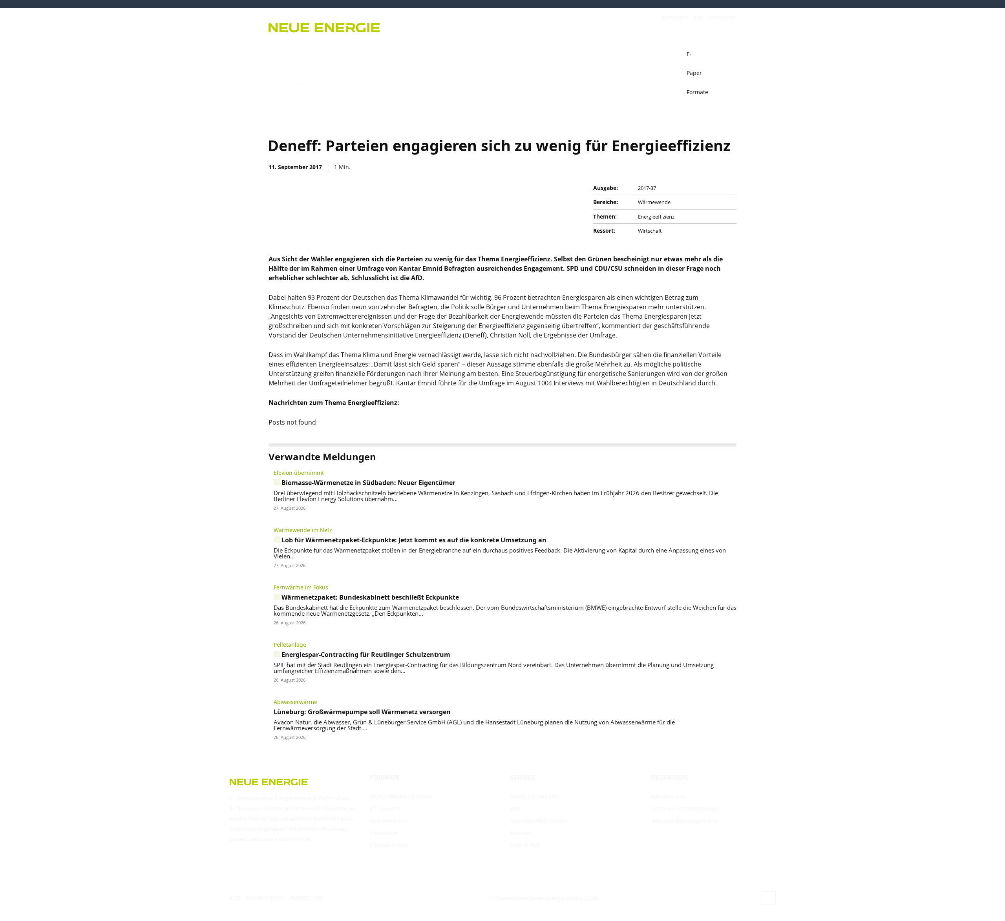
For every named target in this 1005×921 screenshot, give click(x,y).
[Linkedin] (710, 167)
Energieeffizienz (656, 216)
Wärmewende (654, 202)
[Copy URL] (692, 167)
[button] (727, 54)
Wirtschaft (650, 230)
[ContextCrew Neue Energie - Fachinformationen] (381, 26)
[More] (728, 167)
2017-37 (647, 187)
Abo (698, 17)
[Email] (674, 167)
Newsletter (722, 17)
